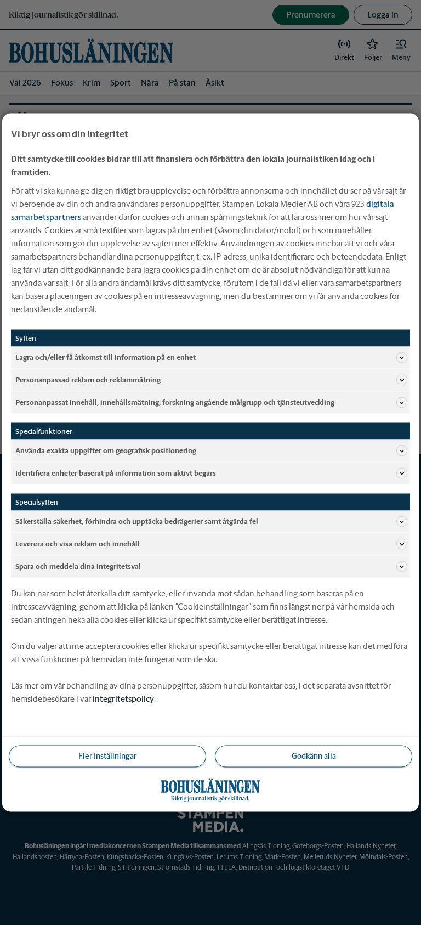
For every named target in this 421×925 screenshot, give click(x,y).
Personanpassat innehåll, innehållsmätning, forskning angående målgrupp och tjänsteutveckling (174, 402)
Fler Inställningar (107, 756)
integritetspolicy (123, 698)
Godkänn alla (314, 756)
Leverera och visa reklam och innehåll (77, 543)
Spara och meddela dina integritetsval (78, 566)
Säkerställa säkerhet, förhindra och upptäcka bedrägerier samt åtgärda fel (136, 521)
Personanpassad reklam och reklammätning (88, 379)
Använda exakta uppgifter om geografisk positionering (105, 450)
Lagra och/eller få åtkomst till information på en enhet (105, 357)
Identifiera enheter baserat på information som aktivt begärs (115, 472)
